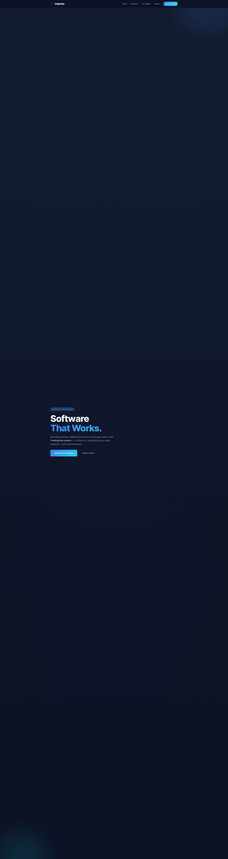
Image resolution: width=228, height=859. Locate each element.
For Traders (146, 4)
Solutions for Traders (63, 453)
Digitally (59, 3)
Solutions (134, 4)
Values (157, 4)
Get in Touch (170, 4)
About (124, 4)
